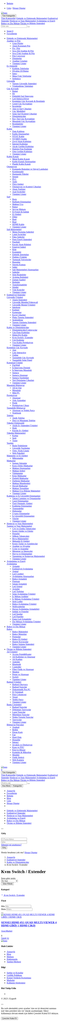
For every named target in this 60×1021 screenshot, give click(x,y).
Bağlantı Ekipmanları (21, 202)
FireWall (16, 365)
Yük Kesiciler (18, 290)
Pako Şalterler (18, 237)
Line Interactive (19, 352)
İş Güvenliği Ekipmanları (23, 516)
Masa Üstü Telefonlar (21, 76)
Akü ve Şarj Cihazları (21, 109)
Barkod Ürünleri (14, 682)
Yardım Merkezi (14, 962)
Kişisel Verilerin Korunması (19, 978)
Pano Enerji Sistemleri (22, 239)
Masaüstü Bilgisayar (16, 385)
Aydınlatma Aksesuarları (23, 576)
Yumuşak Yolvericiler (21, 259)
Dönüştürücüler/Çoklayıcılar (24, 330)
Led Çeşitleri (18, 574)
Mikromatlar (17, 458)
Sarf (8, 197)
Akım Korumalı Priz (21, 46)
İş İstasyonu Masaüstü (22, 370)
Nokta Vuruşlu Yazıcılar (22, 717)
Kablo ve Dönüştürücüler (18, 327)
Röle (14, 249)
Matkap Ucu (17, 204)
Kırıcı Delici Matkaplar (22, 466)
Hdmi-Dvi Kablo (19, 335)
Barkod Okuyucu (20, 684)
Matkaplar (11, 461)
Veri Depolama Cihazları (23, 380)
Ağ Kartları (17, 659)
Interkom (16, 307)
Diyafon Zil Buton (20, 71)
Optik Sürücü (18, 757)
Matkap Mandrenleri (21, 483)
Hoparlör (16, 740)
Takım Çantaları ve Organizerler (26, 498)
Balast (15, 91)
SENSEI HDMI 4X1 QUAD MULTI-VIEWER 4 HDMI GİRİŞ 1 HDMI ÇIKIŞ (29, 924)
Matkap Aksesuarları (21, 468)
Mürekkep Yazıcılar (20, 714)
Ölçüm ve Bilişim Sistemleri (32, 23)
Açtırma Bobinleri (20, 277)
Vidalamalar (17, 473)
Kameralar (16, 312)
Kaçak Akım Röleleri (21, 244)
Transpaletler (18, 508)
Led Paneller (17, 616)
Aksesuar (16, 398)
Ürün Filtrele (7, 884)
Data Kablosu (18, 131)
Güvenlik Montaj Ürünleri (23, 305)
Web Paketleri (18, 453)
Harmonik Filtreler (20, 174)
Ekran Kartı (17, 732)
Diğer (14, 217)
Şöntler (15, 287)
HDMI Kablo (18, 224)
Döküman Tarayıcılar (21, 709)
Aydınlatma (12, 564)
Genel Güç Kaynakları (22, 104)
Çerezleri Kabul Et (9, 1018)
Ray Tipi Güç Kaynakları (23, 119)
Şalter (14, 267)
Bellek (15, 730)
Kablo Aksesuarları (20, 134)
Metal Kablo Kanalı (21, 159)
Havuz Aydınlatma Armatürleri (25, 609)
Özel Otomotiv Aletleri (22, 503)
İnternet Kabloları (20, 144)
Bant (14, 219)
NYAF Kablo (18, 136)
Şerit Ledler (17, 601)
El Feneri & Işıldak (20, 212)
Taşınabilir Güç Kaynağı (23, 357)
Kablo (9, 129)
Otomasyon (12, 166)
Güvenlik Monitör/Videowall (25, 302)
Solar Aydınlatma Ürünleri (23, 594)
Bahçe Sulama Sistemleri (23, 644)
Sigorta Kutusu (19, 264)
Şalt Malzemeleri (14, 229)
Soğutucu (16, 78)
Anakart (15, 727)
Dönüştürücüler (19, 116)
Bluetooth (16, 664)
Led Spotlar (17, 614)
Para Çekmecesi (19, 694)
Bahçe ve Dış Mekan (10, 23)
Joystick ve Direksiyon (22, 745)
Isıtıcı (14, 73)
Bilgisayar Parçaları (15, 724)
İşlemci (15, 742)
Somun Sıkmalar (19, 463)
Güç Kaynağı (13, 88)
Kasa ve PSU (18, 747)
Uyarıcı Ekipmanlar (21, 513)
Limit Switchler (19, 234)
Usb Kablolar (18, 340)
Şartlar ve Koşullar (15, 973)
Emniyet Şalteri (19, 247)
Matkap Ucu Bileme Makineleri (26, 491)
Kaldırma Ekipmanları (22, 506)
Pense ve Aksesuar (20, 674)
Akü (14, 350)
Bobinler (16, 282)
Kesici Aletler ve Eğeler (22, 531)
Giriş (9, 8)
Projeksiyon (12, 395)
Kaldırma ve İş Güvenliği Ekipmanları (23, 496)
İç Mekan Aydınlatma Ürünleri (25, 599)
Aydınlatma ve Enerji (45, 21)
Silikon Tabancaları (20, 536)
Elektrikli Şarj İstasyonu (22, 96)
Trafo (14, 181)
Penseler (16, 533)
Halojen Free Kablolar (22, 149)
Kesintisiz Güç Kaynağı (17, 347)
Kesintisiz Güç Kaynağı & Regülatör (28, 101)
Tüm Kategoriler (8, 16)
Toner (14, 440)
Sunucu (15, 373)
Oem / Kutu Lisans (20, 450)
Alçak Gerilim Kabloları (23, 146)
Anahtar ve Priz (14, 41)
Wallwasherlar (18, 606)
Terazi (15, 697)
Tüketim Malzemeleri (16, 433)
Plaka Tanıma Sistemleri (22, 317)
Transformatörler (19, 285)
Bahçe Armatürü (19, 579)
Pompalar (16, 637)
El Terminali (17, 692)
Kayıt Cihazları (19, 315)
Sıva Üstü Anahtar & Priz (23, 53)
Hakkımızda (12, 959)
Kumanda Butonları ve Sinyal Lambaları (30, 169)
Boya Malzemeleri (20, 538)
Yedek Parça (17, 699)
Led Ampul (17, 586)
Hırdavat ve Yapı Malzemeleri (23, 21)
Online (15, 355)
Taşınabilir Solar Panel (22, 360)
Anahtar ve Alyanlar (21, 546)
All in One (17, 388)
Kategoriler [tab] (17, 786)
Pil (13, 93)
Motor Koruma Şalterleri (23, 232)
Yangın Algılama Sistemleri (24, 322)
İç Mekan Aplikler (20, 596)
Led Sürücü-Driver (20, 98)
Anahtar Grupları (19, 61)
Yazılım (10, 443)
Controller (16, 667)
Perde (14, 403)
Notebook (16, 413)
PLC (14, 179)
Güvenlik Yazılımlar (21, 448)
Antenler (16, 662)
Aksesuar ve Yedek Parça (23, 410)
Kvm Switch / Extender (22, 337)
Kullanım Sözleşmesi (16, 983)
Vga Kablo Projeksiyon (22, 342)
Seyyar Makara (19, 209)
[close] (2, 1004)
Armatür (16, 566)
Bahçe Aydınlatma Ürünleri (24, 604)
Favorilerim (12, 793)
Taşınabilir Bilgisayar (16, 408)
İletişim (10, 3)
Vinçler (15, 518)
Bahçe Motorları (19, 634)
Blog (9, 798)
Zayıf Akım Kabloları (21, 141)
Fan (14, 735)
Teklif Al (5, 938)
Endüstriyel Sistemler (16, 295)
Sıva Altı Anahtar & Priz (23, 51)
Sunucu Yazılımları (20, 378)
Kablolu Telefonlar (20, 68)
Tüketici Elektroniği (15, 423)
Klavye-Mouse (18, 750)
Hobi (14, 428)
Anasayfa (11, 791)
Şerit (14, 438)
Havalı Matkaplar (20, 486)
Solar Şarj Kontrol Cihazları (24, 114)
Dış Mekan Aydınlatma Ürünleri (26, 621)
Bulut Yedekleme (19, 445)
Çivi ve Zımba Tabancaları (24, 528)
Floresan (16, 581)
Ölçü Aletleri (18, 184)
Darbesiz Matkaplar (21, 481)
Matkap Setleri (18, 471)
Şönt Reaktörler (19, 274)
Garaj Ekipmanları (20, 501)
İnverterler (16, 106)
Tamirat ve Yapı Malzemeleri (19, 526)
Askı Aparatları (19, 400)
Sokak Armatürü (19, 584)
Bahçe (9, 629)
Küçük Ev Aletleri (20, 430)
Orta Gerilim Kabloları (22, 151)
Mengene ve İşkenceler (22, 551)
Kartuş (15, 435)
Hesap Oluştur (19, 8)
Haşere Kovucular (20, 642)
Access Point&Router (21, 654)
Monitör (15, 755)
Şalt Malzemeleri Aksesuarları (25, 269)
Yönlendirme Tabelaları (22, 86)
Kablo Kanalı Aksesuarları (24, 161)
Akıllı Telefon (18, 418)
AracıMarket (6, 931)
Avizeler (16, 589)
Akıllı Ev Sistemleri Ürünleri (25, 425)
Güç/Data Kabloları (21, 332)
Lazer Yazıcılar (18, 712)
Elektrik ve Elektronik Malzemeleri (31, 18)
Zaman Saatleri (19, 280)
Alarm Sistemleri (19, 300)
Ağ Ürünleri (12, 652)
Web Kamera (18, 760)
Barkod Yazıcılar (19, 687)
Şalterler (16, 272)
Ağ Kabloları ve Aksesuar (23, 657)
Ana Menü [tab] (6, 786)
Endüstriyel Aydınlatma (22, 569)
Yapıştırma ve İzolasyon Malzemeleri (28, 556)
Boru (14, 199)
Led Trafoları (18, 591)
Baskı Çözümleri (14, 704)
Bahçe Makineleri (20, 631)
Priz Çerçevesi (18, 56)
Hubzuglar (17, 511)
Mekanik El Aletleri (21, 541)
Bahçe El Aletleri (19, 639)
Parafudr (16, 242)
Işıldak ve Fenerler (20, 611)
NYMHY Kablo (19, 139)
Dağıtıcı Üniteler (19, 257)
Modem (15, 672)
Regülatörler (17, 124)
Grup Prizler (17, 43)
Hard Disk (16, 737)
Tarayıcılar (17, 719)
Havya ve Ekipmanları (22, 554)
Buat (14, 222)
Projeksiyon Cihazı (20, 405)
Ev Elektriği (12, 66)
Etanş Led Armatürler (21, 619)
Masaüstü (16, 390)
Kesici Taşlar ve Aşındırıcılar (25, 543)
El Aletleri (16, 214)
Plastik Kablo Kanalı (21, 164)
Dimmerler (17, 58)
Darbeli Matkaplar (20, 478)
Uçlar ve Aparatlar (20, 549)
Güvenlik (11, 81)
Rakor (15, 207)
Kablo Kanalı (13, 156)
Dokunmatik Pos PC (21, 689)
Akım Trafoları (18, 189)
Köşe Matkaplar (19, 476)
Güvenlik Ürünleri (15, 297)
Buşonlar (16, 262)
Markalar (11, 980)
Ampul (15, 571)
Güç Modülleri (18, 111)
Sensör (15, 176)
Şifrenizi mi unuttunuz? (11, 845)
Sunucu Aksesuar (20, 375)
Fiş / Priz (16, 48)
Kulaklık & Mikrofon (21, 752)
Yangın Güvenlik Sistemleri (24, 83)
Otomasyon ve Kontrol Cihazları (26, 186)
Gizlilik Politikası (14, 975)
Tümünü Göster (19, 63)
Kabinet (15, 310)
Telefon (10, 415)
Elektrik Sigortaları (20, 254)
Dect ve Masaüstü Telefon (23, 420)
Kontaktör (16, 252)
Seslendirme (17, 320)
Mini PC (16, 393)
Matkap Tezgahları (20, 488)
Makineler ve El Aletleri (17, 455)
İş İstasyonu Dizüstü (21, 367)
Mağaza (10, 956)
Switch (15, 677)
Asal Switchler (18, 192)
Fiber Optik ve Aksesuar (23, 669)
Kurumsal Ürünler (15, 362)
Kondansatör (18, 171)
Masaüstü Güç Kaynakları (23, 121)
